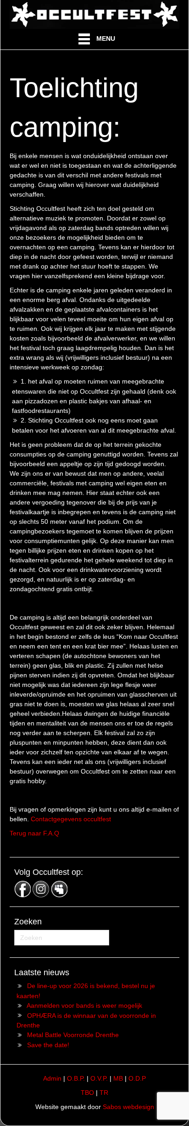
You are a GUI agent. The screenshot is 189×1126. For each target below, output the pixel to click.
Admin (52, 1078)
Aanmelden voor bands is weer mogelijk (84, 1005)
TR (104, 1092)
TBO (87, 1092)
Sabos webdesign (128, 1106)
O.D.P (137, 1078)
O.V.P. (99, 1078)
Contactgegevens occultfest (71, 819)
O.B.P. (76, 1078)
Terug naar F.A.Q (34, 833)
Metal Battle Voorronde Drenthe (73, 1034)
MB (118, 1078)
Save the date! (48, 1045)
